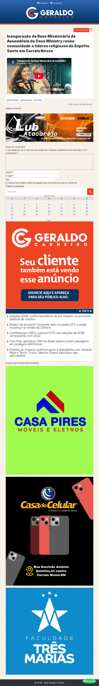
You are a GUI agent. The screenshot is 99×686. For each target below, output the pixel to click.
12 (37, 208)
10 (12, 208)
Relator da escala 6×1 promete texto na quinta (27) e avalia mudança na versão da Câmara (48, 326)
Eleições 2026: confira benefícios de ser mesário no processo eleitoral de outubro (50, 317)
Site (7, 179)
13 (49, 208)
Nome (9, 172)
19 (37, 211)
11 (24, 208)
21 (62, 211)
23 (87, 211)
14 (62, 208)
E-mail (9, 176)
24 (12, 214)
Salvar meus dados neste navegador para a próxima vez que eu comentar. (43, 183)
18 (24, 211)
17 (12, 211)
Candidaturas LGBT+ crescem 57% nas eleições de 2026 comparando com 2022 (47, 334)
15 (74, 208)
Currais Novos (81, 30)
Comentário (12, 153)
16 (87, 208)
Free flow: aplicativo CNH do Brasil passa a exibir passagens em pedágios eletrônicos (49, 342)
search (90, 191)
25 (24, 214)
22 (74, 211)
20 (49, 211)
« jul (48, 220)
